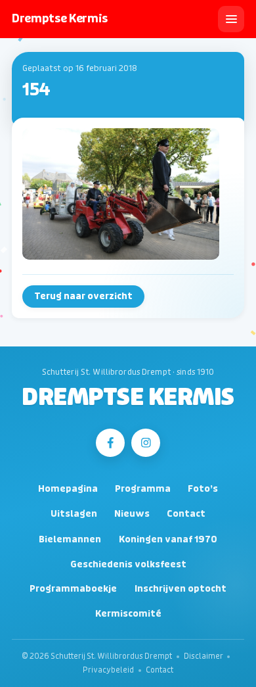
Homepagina (68, 488)
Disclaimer (203, 656)
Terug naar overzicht (83, 296)
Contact (186, 513)
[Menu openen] (231, 19)
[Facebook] (110, 443)
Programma (143, 488)
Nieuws (132, 513)
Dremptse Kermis (128, 397)
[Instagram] (145, 443)
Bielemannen (70, 539)
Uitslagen (74, 513)
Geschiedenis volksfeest (128, 564)
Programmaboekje (73, 588)
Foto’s (203, 488)
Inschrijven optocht (180, 588)
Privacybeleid (108, 670)
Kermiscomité (128, 613)
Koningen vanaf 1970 (168, 539)
